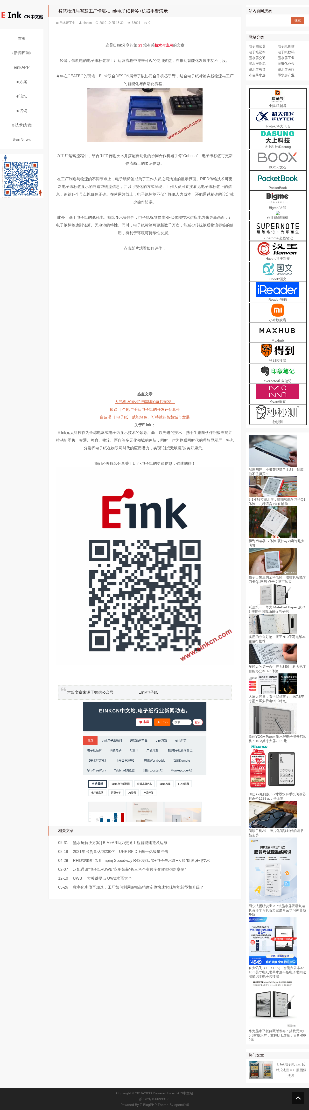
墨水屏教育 (257, 69)
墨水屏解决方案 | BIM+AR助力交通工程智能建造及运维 (120, 843)
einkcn (87, 23)
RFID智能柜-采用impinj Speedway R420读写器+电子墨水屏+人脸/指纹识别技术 (141, 860)
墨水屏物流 (257, 64)
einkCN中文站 (182, 1093)
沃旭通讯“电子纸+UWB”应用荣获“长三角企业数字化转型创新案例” (129, 869)
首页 (22, 38)
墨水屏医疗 (286, 69)
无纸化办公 (286, 64)
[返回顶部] (298, 1098)
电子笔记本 (257, 52)
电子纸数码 (286, 52)
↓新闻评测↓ (22, 53)
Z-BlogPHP (148, 1105)
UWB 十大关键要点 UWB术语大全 (102, 878)
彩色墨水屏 (257, 75)
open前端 (181, 1105)
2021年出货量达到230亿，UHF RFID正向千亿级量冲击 (120, 852)
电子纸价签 (286, 46)
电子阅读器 (257, 46)
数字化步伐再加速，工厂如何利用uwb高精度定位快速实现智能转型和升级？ (138, 887)
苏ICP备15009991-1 (154, 1099)
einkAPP (22, 67)
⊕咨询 (22, 111)
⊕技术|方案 (22, 125)
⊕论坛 (22, 96)
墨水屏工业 (67, 23)
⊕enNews (22, 140)
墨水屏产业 (286, 75)
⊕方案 (22, 82)
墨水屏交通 (257, 58)
